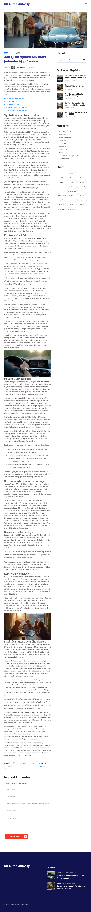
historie (71, 187)
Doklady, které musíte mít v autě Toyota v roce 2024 (75, 76)
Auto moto (64, 159)
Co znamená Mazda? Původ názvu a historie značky (74, 86)
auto (61, 187)
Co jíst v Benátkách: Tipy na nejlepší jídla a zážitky (75, 104)
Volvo (62, 140)
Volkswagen (62, 195)
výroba (62, 200)
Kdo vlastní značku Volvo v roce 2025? (76, 113)
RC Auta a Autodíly (17, 4)
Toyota (63, 149)
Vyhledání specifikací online (14, 98)
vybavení (23, 763)
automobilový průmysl (72, 192)
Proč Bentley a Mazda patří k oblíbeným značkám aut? (74, 95)
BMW (6, 53)
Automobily (65, 131)
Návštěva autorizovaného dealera (16, 110)
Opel (82, 200)
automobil (62, 204)
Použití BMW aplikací (11, 104)
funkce (33, 763)
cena (71, 204)
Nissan (63, 146)
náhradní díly (62, 209)
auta (72, 200)
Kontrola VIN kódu (10, 101)
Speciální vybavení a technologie (15, 107)
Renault (63, 143)
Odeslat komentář (15, 836)
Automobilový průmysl (68, 156)
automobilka (82, 187)
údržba (82, 204)
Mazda (63, 152)
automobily (71, 209)
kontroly (9, 767)
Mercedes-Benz (66, 137)
